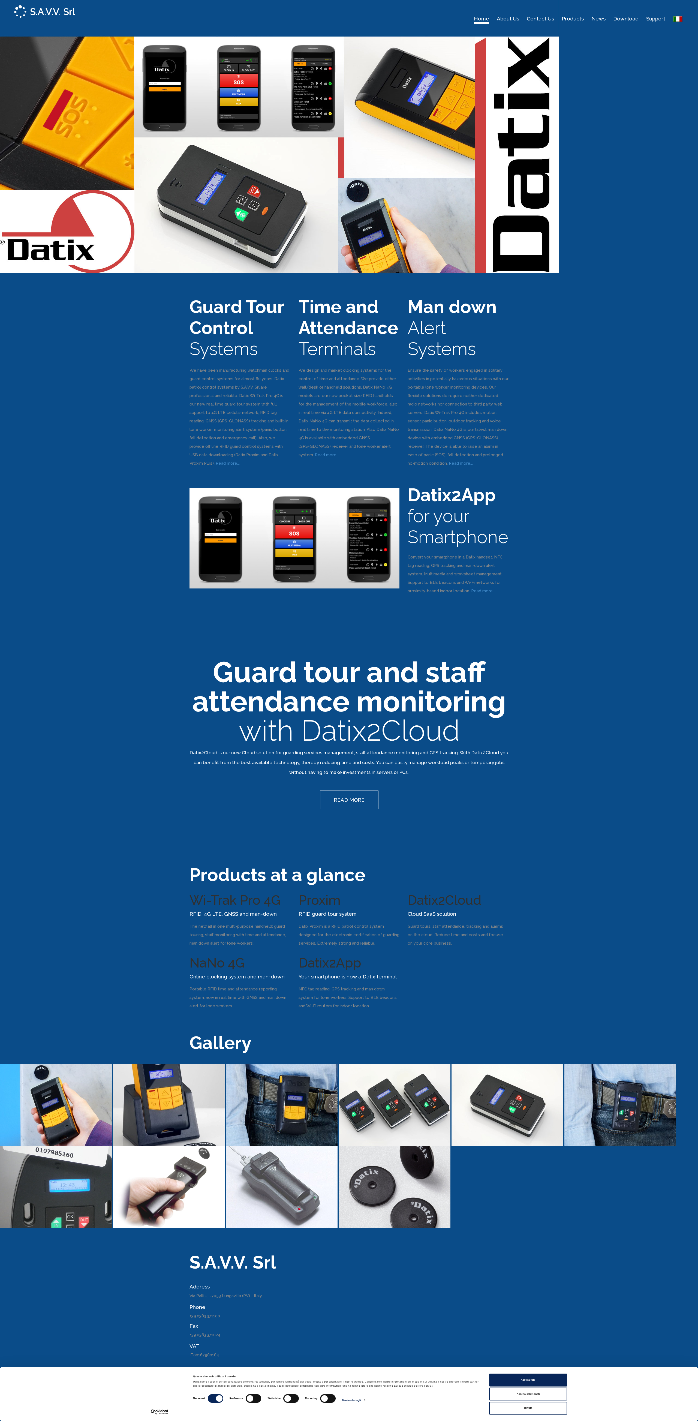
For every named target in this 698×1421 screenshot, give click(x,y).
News (598, 19)
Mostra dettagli (351, 1400)
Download (626, 19)
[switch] (253, 1398)
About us (508, 19)
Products (573, 19)
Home (481, 19)
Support (655, 19)
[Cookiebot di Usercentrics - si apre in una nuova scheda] (159, 1411)
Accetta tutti (528, 1380)
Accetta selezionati (528, 1394)
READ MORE (349, 800)
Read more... (228, 463)
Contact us (540, 19)
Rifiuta (528, 1408)
